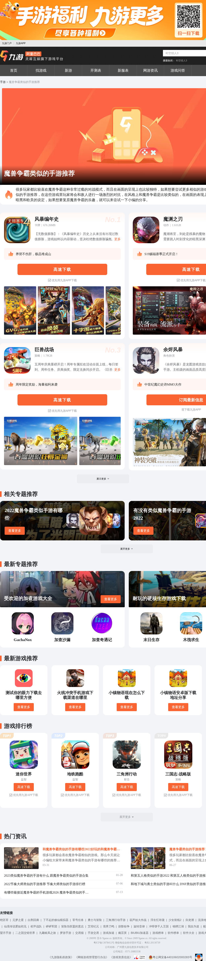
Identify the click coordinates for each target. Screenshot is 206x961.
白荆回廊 (33, 920)
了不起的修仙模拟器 (55, 920)
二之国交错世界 (25, 932)
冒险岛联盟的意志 (72, 926)
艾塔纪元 (93, 926)
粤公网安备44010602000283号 (172, 957)
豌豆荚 (122, 932)
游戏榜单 (158, 932)
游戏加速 (108, 932)
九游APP (21, 43)
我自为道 (193, 926)
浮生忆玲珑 (157, 920)
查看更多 (14, 530)
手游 (3, 82)
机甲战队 (36, 926)
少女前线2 (175, 920)
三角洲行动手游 (116, 920)
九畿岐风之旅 (47, 932)
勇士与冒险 (95, 920)
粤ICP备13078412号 (104, 942)
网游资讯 (150, 70)
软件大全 (188, 932)
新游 (68, 70)
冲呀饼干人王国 (159, 926)
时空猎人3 (181, 60)
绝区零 (4, 920)
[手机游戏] (31, 56)
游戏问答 (178, 70)
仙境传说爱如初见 (15, 926)
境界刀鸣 (108, 926)
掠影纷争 (124, 926)
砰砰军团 (51, 926)
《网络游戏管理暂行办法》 (92, 957)
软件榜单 (173, 932)
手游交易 (93, 932)
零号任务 (78, 920)
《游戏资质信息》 (121, 957)
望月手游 (5, 932)
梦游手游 (65, 932)
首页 (13, 70)
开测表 (95, 70)
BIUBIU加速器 (139, 932)
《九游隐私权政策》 (61, 957)
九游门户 (7, 43)
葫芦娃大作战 (138, 920)
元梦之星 (18, 920)
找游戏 (41, 70)
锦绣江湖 (178, 926)
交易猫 (79, 932)
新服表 (123, 70)
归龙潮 (189, 920)
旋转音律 (139, 926)
